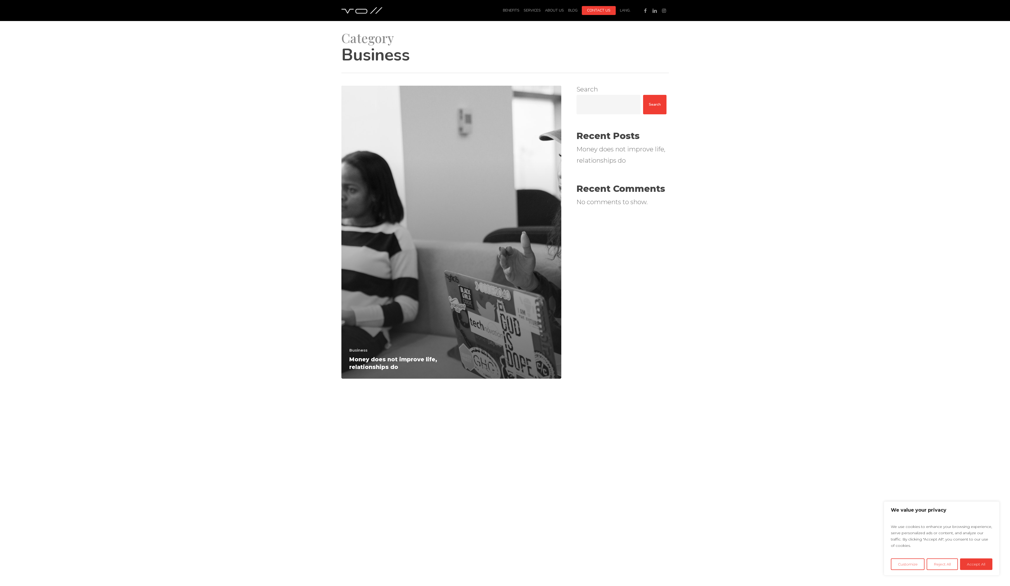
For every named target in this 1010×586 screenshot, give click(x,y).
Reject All (942, 564)
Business (358, 350)
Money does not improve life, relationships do (621, 154)
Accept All (976, 564)
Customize (908, 564)
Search (587, 89)
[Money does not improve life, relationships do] (451, 232)
